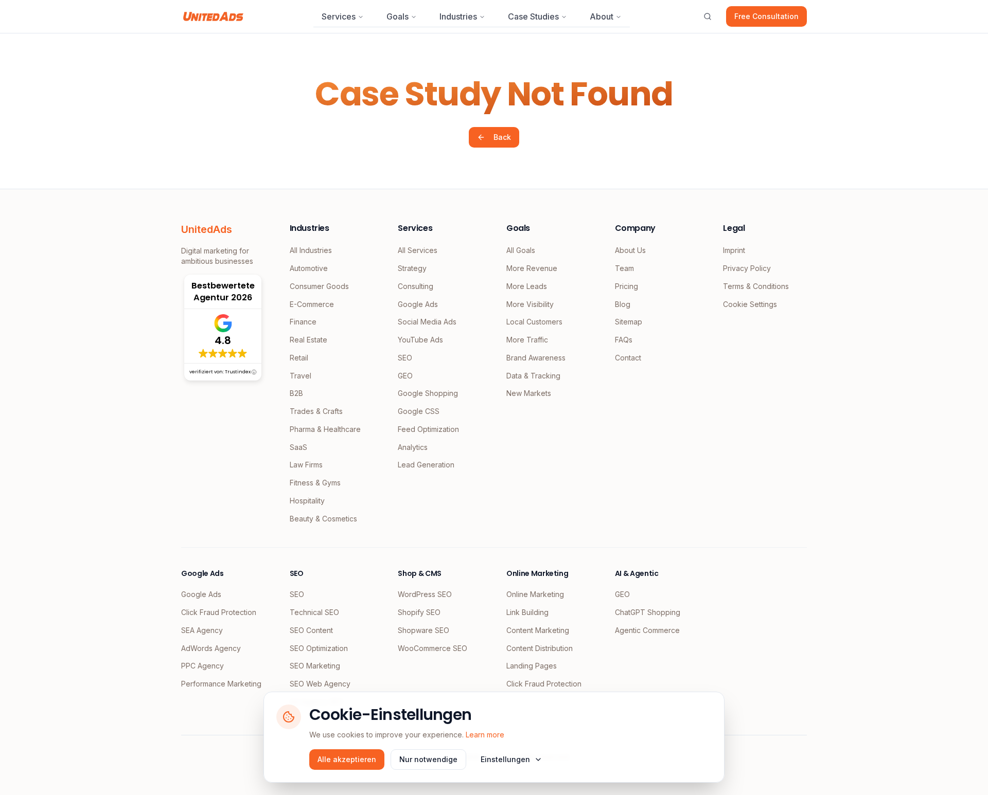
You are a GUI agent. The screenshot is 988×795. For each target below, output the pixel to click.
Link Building (527, 612)
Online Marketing (535, 594)
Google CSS (418, 411)
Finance (303, 321)
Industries (458, 16)
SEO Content (311, 630)
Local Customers (534, 321)
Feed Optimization (428, 429)
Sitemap (628, 321)
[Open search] (707, 16)
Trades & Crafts (316, 411)
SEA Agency (202, 630)
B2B (296, 393)
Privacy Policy (747, 268)
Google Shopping (428, 393)
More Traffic (527, 339)
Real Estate (308, 339)
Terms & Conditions (756, 286)
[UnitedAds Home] (213, 16)
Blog (622, 304)
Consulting (415, 286)
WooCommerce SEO (432, 648)
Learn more (485, 734)
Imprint (734, 250)
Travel (300, 375)
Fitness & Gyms (315, 482)
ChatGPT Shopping (647, 612)
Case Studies (533, 16)
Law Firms (306, 464)
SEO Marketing (315, 665)
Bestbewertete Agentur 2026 (223, 291)
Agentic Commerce (647, 630)
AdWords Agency (211, 648)
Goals (397, 16)
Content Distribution (539, 648)
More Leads (526, 286)
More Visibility (530, 304)
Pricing (626, 286)
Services (339, 16)
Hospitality (307, 500)
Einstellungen (505, 759)
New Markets (528, 393)
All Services (417, 250)
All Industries (311, 250)
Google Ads (418, 304)
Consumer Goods (319, 286)
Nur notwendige (428, 759)
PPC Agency (202, 665)
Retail (299, 357)
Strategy (412, 268)
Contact (628, 357)
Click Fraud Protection (218, 612)
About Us (630, 250)
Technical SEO (314, 612)
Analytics (413, 447)
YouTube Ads (420, 339)
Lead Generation (426, 464)
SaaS (298, 447)
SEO (405, 357)
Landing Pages (531, 665)
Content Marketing (537, 630)
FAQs (623, 339)
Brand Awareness (536, 357)
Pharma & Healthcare (325, 429)
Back (502, 137)
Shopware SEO (423, 630)
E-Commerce (312, 304)
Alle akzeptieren (346, 759)
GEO (405, 375)
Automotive (309, 268)
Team (624, 268)
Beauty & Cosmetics (323, 518)
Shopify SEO (419, 612)
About (601, 16)
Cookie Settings (750, 304)
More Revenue (531, 268)
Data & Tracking (533, 375)
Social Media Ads (427, 321)
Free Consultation (766, 16)
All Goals (520, 250)
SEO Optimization (319, 648)
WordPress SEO (425, 594)
